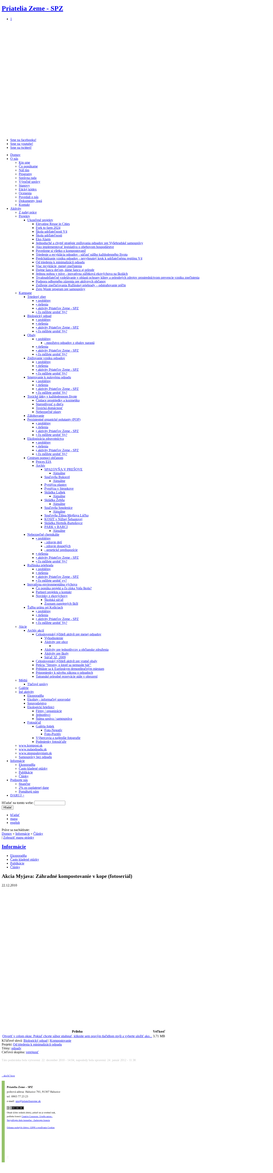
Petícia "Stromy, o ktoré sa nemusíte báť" (63, 665)
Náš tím (24, 170)
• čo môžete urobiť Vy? (51, 312)
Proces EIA (43, 461)
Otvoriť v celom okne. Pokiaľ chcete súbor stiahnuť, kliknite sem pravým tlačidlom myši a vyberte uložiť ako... (77, 1036)
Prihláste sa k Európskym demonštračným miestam (70, 669)
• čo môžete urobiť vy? (51, 580)
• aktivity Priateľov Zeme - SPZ (57, 308)
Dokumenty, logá (30, 201)
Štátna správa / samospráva (54, 718)
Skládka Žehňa (54, 500)
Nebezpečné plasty (48, 412)
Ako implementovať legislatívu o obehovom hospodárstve (75, 247)
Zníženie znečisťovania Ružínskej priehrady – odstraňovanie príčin (81, 285)
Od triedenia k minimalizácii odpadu (60, 262)
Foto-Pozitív (52, 734)
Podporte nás (19, 780)
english (15, 822)
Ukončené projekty (40, 220)
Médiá (23, 680)
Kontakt (24, 204)
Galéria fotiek (45, 726)
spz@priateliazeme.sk (28, 1101)
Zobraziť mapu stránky (18, 837)
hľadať (15, 815)
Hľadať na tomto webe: (18, 803)
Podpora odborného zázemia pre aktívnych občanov (71, 281)
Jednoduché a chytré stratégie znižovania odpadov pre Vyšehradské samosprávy (89, 243)
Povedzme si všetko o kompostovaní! (61, 250)
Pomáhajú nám (29, 791)
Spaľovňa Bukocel (57, 477)
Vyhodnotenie (53, 638)
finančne (24, 784)
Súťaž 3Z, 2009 (55, 657)
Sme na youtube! (21, 144)
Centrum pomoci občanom (45, 458)
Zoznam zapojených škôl (61, 603)
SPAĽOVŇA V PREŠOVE (63, 469)
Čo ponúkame (28, 166)
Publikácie (26, 772)
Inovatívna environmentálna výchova (52, 584)
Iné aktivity (26, 692)
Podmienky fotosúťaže (51, 741)
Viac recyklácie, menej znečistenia (59, 266)
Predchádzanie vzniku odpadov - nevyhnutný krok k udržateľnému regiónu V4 (89, 258)
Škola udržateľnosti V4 (51, 231)
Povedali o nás (28, 197)
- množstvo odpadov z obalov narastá (69, 343)
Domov (15, 155)
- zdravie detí (53, 542)
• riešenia (42, 304)
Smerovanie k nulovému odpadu (49, 377)
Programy (25, 174)
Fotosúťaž (34, 722)
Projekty (24, 216)
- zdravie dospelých (57, 546)
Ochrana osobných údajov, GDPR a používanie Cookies (31, 1127)
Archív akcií (35, 630)
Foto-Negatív (53, 730)
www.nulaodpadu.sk (33, 749)
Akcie (23, 626)
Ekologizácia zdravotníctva (45, 438)
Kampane (25, 293)
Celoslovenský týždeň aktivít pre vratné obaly (66, 661)
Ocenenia (25, 193)
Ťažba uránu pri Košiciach (45, 607)
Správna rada (27, 178)
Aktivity (15, 208)
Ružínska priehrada (40, 565)
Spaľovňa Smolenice (58, 507)
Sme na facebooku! (23, 140)
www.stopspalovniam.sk (35, 753)
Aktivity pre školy (56, 653)
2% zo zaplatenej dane (34, 787)
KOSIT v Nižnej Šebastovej (63, 519)
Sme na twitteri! (21, 147)
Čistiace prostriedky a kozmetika (58, 400)
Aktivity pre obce (56, 642)
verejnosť (32, 1052)
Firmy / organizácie (49, 711)
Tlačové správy (37, 684)
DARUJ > (17, 795)
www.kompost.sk (30, 745)
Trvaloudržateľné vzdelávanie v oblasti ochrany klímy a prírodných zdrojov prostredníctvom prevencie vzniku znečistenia (117, 277)
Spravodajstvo (36, 703)
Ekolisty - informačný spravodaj (48, 699)
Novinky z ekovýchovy (52, 596)
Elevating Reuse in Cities (53, 224)
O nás (14, 158)
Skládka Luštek (54, 492)
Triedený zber (36, 297)
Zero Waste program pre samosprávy (60, 289)
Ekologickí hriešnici (40, 707)
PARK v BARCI (56, 527)
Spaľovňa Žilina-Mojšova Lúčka (66, 515)
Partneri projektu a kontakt (53, 592)
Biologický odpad (39, 316)
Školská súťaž (53, 600)
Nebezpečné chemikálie (43, 534)
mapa (13, 819)
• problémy (43, 300)
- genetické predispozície (61, 550)
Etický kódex (28, 189)
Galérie (24, 688)
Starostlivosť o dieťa (49, 404)
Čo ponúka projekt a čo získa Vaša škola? (64, 588)
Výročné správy (29, 181)
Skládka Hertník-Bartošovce (63, 523)
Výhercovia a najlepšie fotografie (58, 738)
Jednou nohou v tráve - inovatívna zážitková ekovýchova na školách (82, 274)
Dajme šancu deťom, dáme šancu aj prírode (65, 270)
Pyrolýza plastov (55, 484)
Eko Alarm (43, 239)
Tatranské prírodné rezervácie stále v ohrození (66, 676)
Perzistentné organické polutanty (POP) (53, 419)
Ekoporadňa (35, 695)
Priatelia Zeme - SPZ (32, 8)
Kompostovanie (60, 1040)
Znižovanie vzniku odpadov (46, 358)
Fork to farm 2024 (48, 227)
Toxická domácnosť (49, 408)
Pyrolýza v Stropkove (59, 488)
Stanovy (24, 185)
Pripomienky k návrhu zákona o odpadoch (64, 672)
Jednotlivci (43, 715)
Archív (40, 465)
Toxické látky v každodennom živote (52, 396)
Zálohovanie (35, 415)
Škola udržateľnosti (49, 235)
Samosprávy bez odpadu (35, 757)
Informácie (17, 761)
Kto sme (24, 162)
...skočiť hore (8, 1075)
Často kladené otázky (33, 768)
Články (24, 776)
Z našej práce (28, 212)
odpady (16, 1048)
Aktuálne (59, 473)
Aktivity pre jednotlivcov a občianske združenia (76, 649)
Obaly (31, 335)
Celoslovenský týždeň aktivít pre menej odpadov (68, 634)
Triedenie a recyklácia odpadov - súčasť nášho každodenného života (82, 254)
